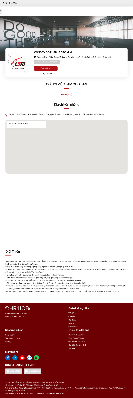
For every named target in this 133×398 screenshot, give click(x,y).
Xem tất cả (66, 94)
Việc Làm (71, 313)
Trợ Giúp (71, 348)
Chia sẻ (49, 74)
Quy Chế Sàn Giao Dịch (77, 345)
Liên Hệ (71, 323)
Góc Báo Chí (73, 327)
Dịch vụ (8, 342)
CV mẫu (71, 316)
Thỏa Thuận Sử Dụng (76, 338)
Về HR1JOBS (11, 3)
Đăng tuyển (9, 335)
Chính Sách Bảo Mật (76, 335)
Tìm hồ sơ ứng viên (12, 338)
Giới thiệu (72, 320)
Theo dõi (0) (46, 68)
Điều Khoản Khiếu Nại (76, 342)
